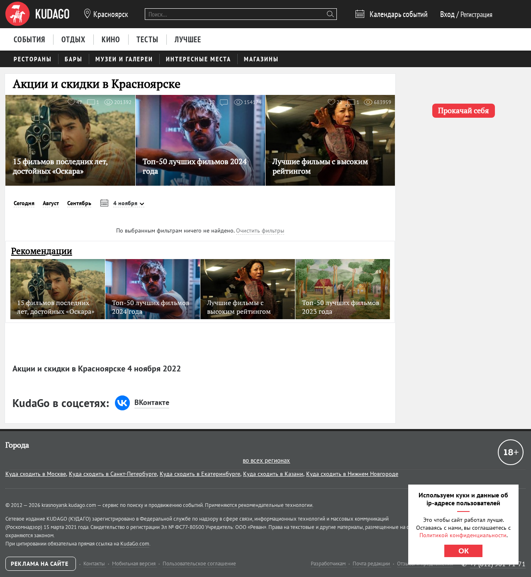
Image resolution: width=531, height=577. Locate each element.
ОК (463, 551)
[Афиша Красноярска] (37, 14)
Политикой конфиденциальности (463, 535)
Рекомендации (41, 251)
